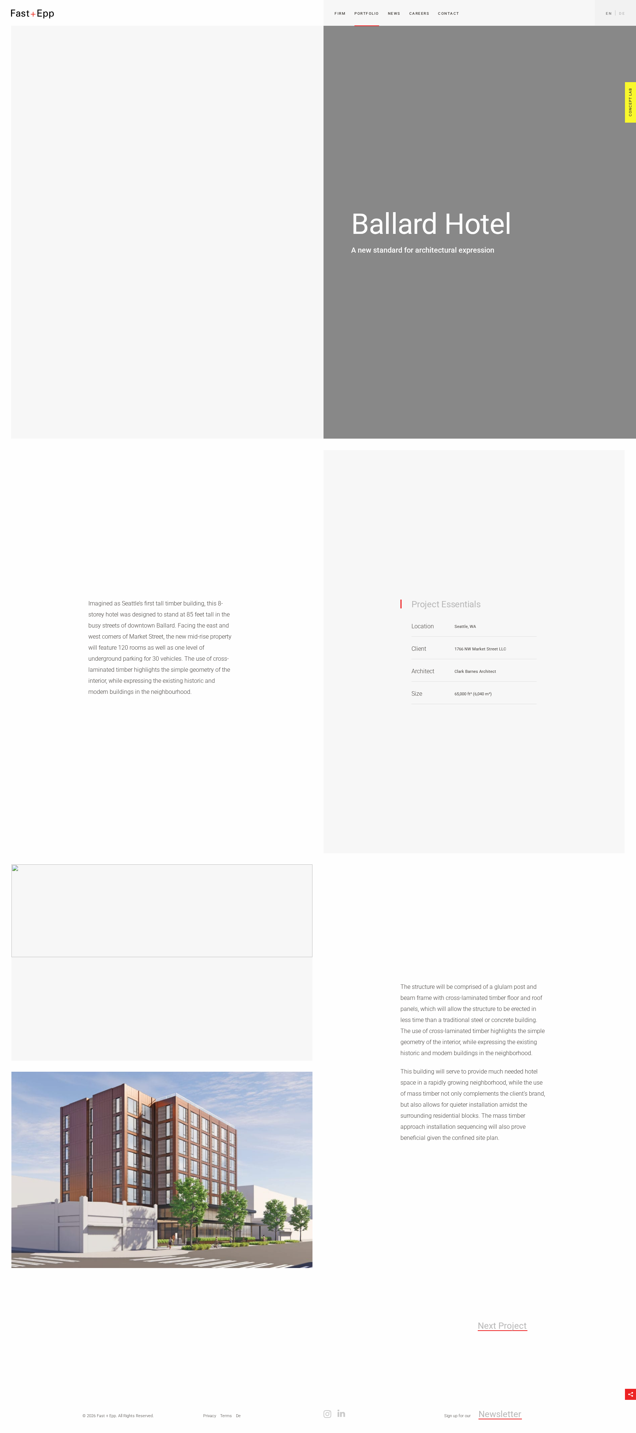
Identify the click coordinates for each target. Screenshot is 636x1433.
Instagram (327, 1413)
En (609, 13)
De (622, 13)
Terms (226, 1415)
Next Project (502, 1326)
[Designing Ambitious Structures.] (32, 14)
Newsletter (499, 1414)
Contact (448, 13)
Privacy (209, 1415)
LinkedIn (341, 1413)
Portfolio (366, 13)
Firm (340, 13)
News (394, 13)
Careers (419, 13)
